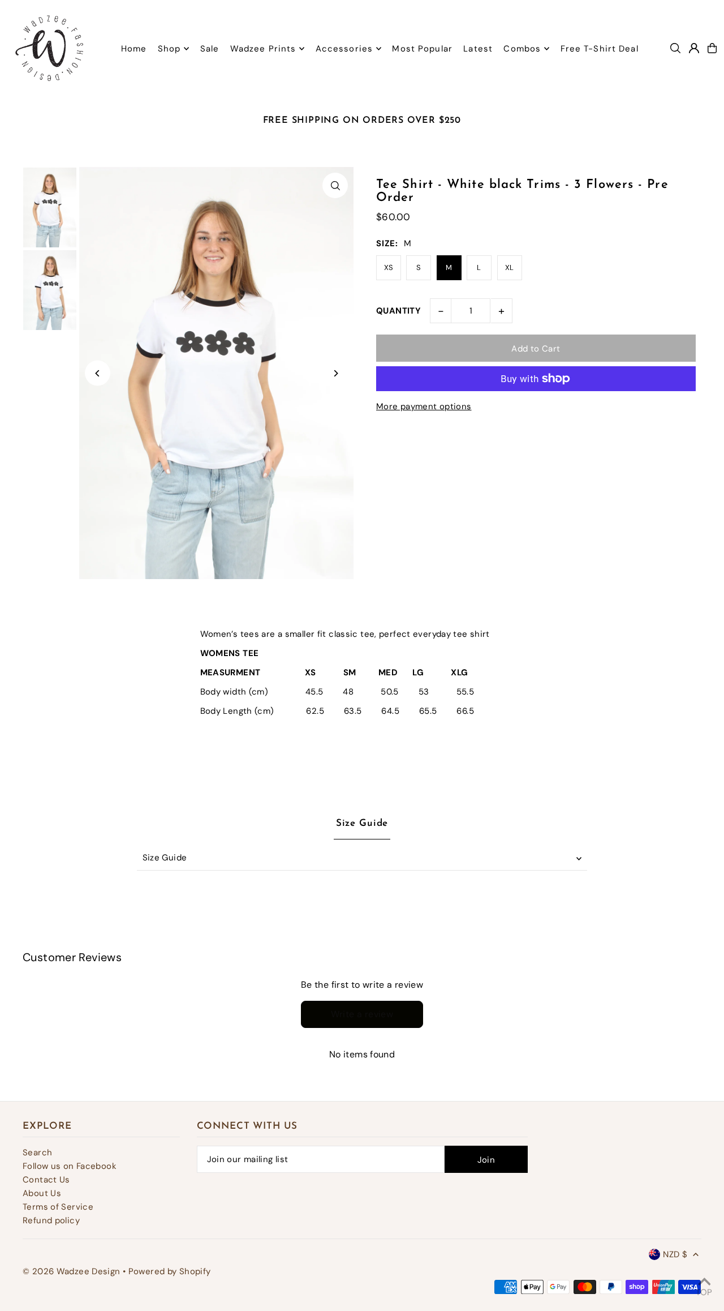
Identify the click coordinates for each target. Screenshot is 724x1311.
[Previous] (97, 373)
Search (37, 1152)
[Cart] (712, 48)
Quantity (398, 310)
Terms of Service (58, 1207)
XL (509, 267)
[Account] (694, 48)
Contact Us (46, 1179)
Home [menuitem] (134, 48)
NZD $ (675, 1254)
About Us (42, 1193)
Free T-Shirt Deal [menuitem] (600, 48)
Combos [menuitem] (522, 48)
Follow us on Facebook (70, 1166)
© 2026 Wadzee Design (71, 1271)
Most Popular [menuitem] (422, 48)
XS (389, 267)
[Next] (335, 373)
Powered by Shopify (169, 1271)
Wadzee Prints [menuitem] (263, 48)
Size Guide (165, 857)
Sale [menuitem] (209, 48)
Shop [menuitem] (169, 48)
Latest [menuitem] (478, 48)
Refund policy (51, 1220)
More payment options (424, 406)
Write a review (362, 1014)
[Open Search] (675, 48)
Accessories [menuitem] (344, 48)
